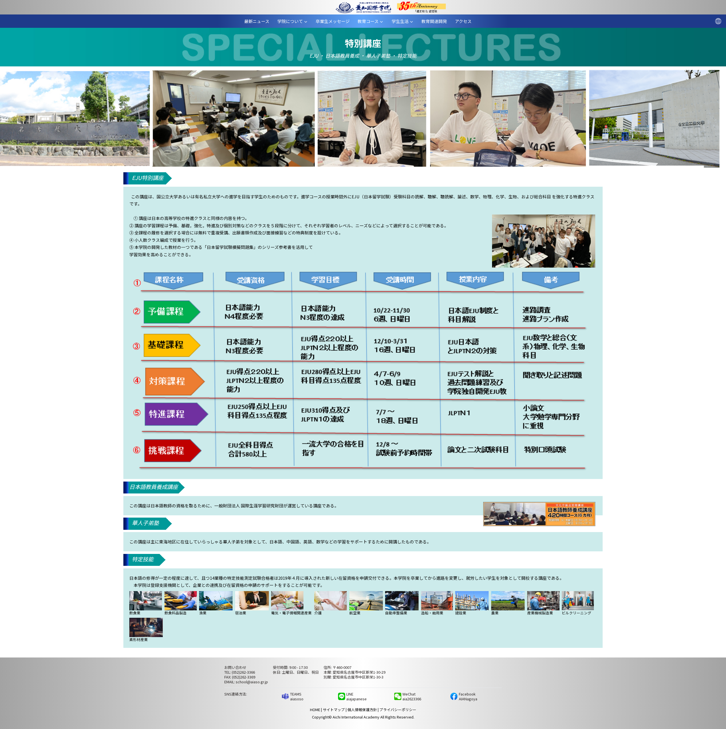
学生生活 (402, 21)
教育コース (370, 21)
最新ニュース (258, 21)
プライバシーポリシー (397, 709)
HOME (315, 709)
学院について (292, 21)
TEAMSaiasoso (296, 696)
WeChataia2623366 (411, 696)
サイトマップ (334, 709)
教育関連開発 (436, 21)
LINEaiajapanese (356, 696)
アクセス (465, 21)
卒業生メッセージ (335, 21)
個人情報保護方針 (362, 709)
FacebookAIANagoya (468, 696)
